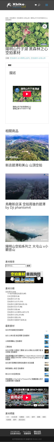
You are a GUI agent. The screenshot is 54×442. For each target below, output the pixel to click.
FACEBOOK (15, 431)
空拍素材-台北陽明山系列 (20, 58)
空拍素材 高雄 (12, 309)
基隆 (38, 417)
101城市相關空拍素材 (15, 293)
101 (7, 417)
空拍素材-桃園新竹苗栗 (15, 320)
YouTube (27, 431)
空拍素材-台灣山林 (23, 18)
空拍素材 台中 (12, 299)
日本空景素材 (12, 296)
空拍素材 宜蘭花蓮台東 (15, 304)
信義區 (21, 417)
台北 (27, 417)
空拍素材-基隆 (12, 317)
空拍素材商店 (15, 433)
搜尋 (28, 266)
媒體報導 (27, 433)
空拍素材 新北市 (13, 307)
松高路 (8, 420)
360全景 (14, 417)
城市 (33, 417)
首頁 (6, 18)
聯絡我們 (37, 433)
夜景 (44, 417)
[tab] (27, 65)
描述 (9, 65)
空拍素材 (13, 18)
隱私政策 (37, 431)
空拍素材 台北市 (13, 301)
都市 (14, 420)
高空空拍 (22, 420)
